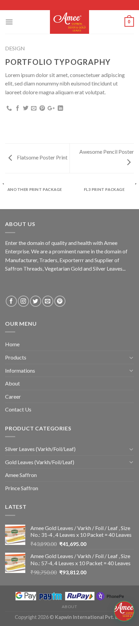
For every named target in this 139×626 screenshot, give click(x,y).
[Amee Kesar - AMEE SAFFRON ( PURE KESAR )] (69, 22)
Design (15, 48)
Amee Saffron (21, 475)
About (12, 383)
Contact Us (18, 409)
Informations (20, 370)
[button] (124, 611)
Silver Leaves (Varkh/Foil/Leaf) (40, 449)
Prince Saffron (21, 488)
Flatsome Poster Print (41, 157)
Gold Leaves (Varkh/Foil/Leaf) (39, 462)
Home (12, 344)
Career (13, 396)
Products (15, 357)
